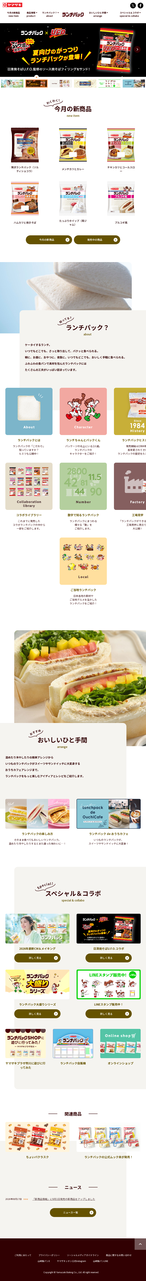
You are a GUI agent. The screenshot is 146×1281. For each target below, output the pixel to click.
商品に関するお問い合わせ (119, 1255)
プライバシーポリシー (49, 1255)
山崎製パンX (44, 1260)
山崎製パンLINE (100, 1260)
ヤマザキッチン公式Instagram (71, 1260)
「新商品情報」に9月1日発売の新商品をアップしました (63, 1199)
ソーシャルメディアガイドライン (83, 1255)
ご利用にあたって (22, 1255)
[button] (137, 49)
